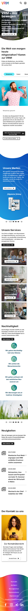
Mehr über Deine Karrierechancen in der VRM (13, 133)
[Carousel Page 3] (16, 221)
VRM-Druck (9, 297)
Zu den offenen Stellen (10, 138)
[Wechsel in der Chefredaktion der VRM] (25, 492)
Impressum (14, 596)
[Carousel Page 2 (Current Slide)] (12, 221)
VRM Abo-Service (10, 279)
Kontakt (14, 582)
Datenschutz (14, 592)
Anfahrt (14, 585)
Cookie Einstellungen (14, 599)
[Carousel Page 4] (18, 221)
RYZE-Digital (9, 315)
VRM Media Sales (10, 261)
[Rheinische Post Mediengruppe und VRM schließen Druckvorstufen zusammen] (25, 459)
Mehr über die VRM (8, 34)
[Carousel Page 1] (9, 221)
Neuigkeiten (14, 589)
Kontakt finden (13, 558)
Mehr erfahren (8, 188)
